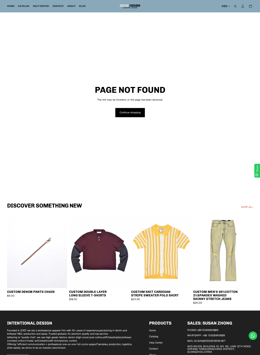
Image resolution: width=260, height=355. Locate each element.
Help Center (156, 342)
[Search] (235, 6)
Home (152, 330)
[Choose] (123, 283)
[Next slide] (61, 251)
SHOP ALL (247, 207)
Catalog (153, 336)
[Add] (61, 283)
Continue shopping (130, 112)
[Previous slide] (12, 251)
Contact (153, 348)
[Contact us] (253, 335)
